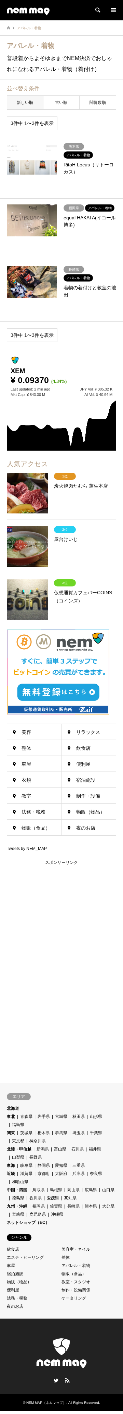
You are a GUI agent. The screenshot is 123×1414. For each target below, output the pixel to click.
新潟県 (43, 1149)
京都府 (44, 1173)
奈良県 (96, 1173)
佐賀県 (56, 1206)
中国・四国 (17, 1190)
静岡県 (44, 1165)
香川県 (35, 1198)
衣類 (26, 780)
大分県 (108, 1206)
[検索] (97, 10)
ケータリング (74, 1298)
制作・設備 (88, 796)
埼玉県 (78, 1132)
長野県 (35, 1157)
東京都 (18, 1141)
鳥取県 (38, 1190)
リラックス (88, 732)
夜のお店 (85, 828)
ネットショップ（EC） (28, 1222)
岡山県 (73, 1190)
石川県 (77, 1149)
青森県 (26, 1116)
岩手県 (44, 1116)
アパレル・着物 (76, 1265)
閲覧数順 (98, 102)
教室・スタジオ (76, 1282)
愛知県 (61, 1165)
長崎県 (73, 1206)
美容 (26, 732)
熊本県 (91, 1206)
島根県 (56, 1190)
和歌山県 (20, 1181)
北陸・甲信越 (19, 1149)
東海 (11, 1165)
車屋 (26, 764)
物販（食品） (36, 828)
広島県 (91, 1190)
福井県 (95, 1149)
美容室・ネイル (76, 1249)
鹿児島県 (37, 1214)
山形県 (96, 1116)
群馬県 (61, 1132)
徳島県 (18, 1198)
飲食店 (83, 748)
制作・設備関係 (76, 1290)
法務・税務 (33, 812)
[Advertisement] (58, 968)
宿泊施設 (85, 780)
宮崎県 (18, 1214)
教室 (26, 796)
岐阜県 (26, 1165)
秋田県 (78, 1116)
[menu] (112, 10)
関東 (11, 1132)
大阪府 (61, 1173)
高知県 (70, 1198)
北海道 (13, 1108)
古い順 (61, 102)
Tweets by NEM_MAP (27, 848)
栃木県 (44, 1132)
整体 (26, 748)
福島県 (18, 1124)
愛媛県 (53, 1198)
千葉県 (96, 1132)
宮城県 (61, 1116)
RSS (67, 1380)
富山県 (60, 1149)
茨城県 (26, 1132)
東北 (11, 1116)
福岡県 (38, 1206)
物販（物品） (90, 812)
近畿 (11, 1173)
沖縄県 (57, 1214)
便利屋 (83, 764)
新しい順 (25, 102)
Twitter (56, 1380)
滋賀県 (26, 1173)
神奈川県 (37, 1141)
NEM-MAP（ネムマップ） (46, 1402)
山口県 (108, 1190)
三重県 (78, 1165)
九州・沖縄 (17, 1206)
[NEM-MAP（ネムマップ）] (28, 10)
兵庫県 (78, 1173)
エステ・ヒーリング (25, 1257)
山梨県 (18, 1157)
